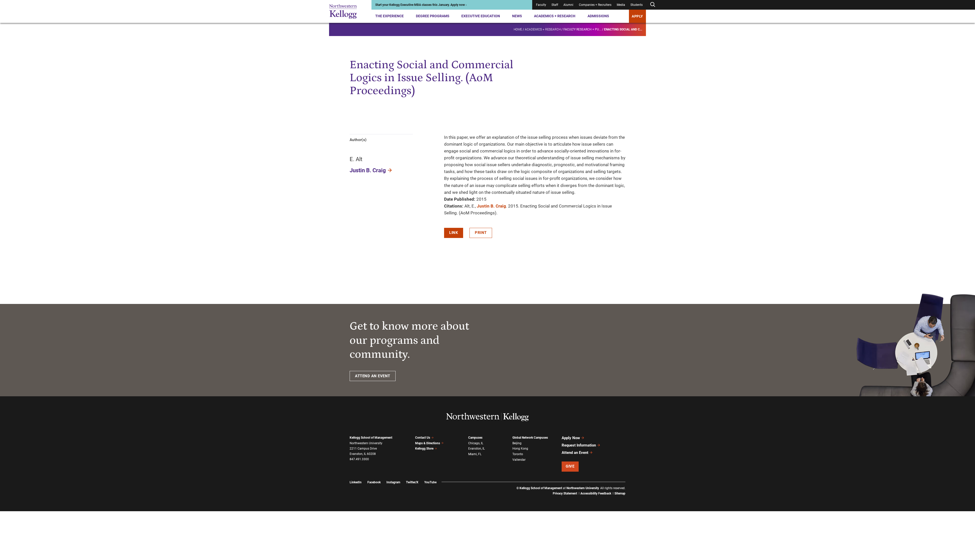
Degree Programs (432, 16)
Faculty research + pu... (582, 29)
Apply (637, 16)
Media (621, 5)
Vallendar (519, 459)
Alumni (568, 5)
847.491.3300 (359, 459)
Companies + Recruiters (595, 5)
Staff (554, 5)
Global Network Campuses (530, 437)
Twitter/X (412, 482)
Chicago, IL (475, 443)
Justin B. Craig (368, 170)
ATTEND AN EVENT (372, 376)
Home (518, 29)
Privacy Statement (565, 493)
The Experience (389, 16)
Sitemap (619, 493)
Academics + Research (554, 16)
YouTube (430, 482)
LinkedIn (356, 482)
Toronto (517, 454)
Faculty (541, 5)
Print (481, 232)
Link (453, 232)
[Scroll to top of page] (632, 521)
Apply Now (571, 438)
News (517, 16)
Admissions (598, 16)
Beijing (517, 443)
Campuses (475, 437)
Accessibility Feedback (595, 493)
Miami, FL (474, 454)
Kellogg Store (424, 448)
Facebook (374, 482)
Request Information (579, 445)
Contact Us (422, 437)
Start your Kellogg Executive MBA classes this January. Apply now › (421, 5)
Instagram (393, 482)
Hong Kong (520, 448)
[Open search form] (652, 4)
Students (636, 5)
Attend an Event (575, 452)
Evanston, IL (476, 448)
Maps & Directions (427, 443)
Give (570, 466)
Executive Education (480, 16)
